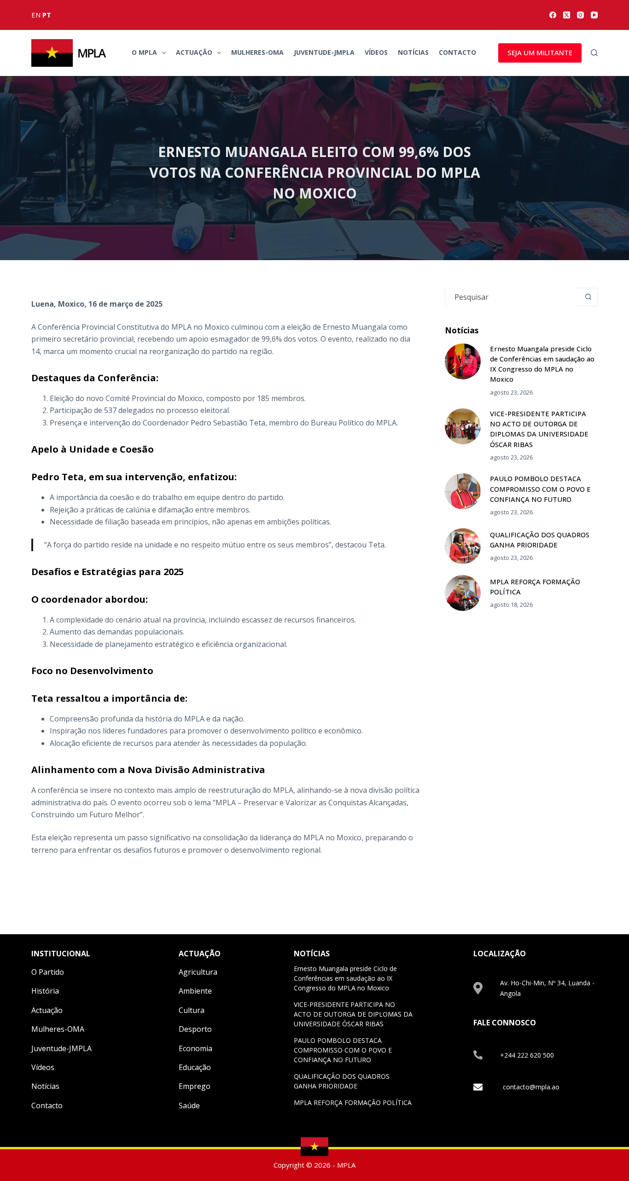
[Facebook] (552, 15)
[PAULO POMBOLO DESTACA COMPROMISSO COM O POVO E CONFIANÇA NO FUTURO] (463, 491)
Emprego (194, 1086)
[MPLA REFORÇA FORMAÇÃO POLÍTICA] (463, 593)
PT (46, 14)
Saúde (189, 1105)
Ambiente (195, 991)
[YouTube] (594, 15)
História (45, 991)
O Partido (47, 972)
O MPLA (144, 52)
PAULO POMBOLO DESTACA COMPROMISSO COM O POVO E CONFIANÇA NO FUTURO (540, 488)
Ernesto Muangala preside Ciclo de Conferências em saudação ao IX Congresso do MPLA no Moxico (345, 978)
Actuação (194, 52)
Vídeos (376, 52)
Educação (195, 1067)
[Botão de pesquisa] (588, 297)
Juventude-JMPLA (324, 52)
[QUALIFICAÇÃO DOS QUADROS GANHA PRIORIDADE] (463, 546)
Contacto (457, 52)
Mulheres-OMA (257, 52)
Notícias (413, 52)
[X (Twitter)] (566, 15)
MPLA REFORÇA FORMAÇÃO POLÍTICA (353, 1102)
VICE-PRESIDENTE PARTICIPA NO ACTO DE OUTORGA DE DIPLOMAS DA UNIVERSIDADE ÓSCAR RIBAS (353, 1014)
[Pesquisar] (594, 52)
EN (36, 14)
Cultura (191, 1010)
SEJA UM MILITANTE (539, 52)
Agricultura (198, 972)
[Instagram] (580, 15)
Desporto (195, 1029)
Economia (195, 1048)
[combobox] (512, 297)
